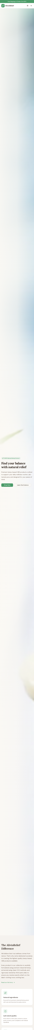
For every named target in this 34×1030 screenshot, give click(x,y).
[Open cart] (27, 5)
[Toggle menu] (31, 5)
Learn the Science (22, 485)
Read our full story (7, 982)
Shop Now (7, 485)
